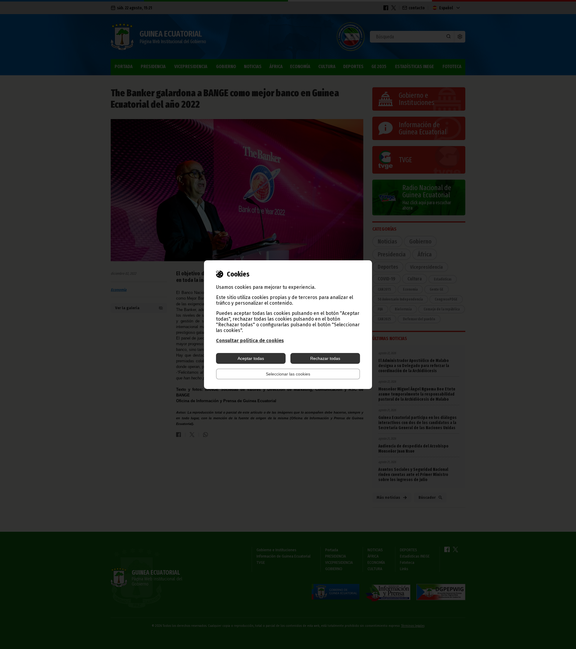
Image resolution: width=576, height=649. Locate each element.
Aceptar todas (251, 358)
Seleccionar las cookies (288, 374)
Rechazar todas (325, 358)
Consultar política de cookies (250, 340)
